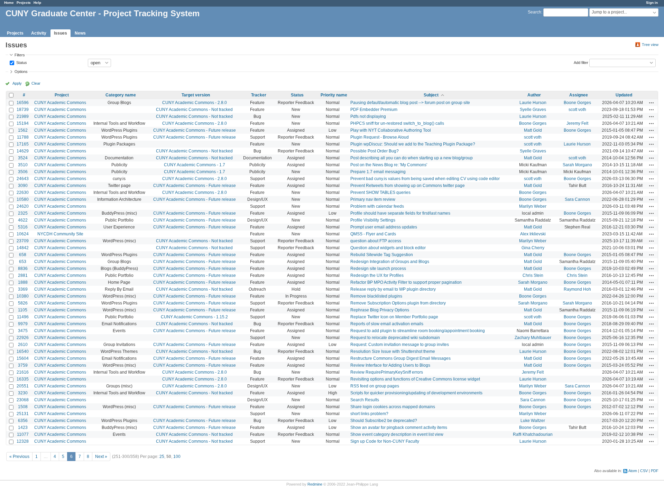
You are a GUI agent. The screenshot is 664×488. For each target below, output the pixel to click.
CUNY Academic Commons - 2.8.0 (194, 102)
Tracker (258, 95)
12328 (23, 441)
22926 (23, 337)
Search (534, 12)
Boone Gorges (577, 102)
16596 (23, 102)
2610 (23, 344)
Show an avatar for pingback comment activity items (398, 427)
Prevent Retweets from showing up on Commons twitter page (407, 185)
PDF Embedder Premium (373, 109)
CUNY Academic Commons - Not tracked (194, 109)
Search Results (364, 399)
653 (22, 261)
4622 (23, 220)
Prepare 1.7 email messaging (378, 171)
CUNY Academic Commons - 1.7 (194, 164)
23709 (23, 240)
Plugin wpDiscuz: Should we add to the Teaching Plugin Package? (412, 144)
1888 (23, 282)
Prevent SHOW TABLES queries (380, 192)
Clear (35, 83)
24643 (23, 178)
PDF (654, 471)
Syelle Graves (533, 109)
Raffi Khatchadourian (533, 434)
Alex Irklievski (533, 234)
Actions (651, 102)
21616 (23, 372)
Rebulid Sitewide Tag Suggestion (381, 254)
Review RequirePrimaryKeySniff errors (386, 372)
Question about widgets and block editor (388, 247)
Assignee (578, 95)
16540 (23, 351)
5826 (23, 303)
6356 (23, 420)
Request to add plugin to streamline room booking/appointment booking (417, 330)
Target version (196, 95)
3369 (23, 289)
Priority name (334, 95)
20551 (23, 386)
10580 (23, 199)
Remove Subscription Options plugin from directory (398, 303)
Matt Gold (533, 130)
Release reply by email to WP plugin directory (393, 289)
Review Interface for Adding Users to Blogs (390, 365)
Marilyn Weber (532, 206)
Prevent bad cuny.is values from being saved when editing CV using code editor (425, 178)
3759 (23, 365)
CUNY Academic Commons (60, 102)
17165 (23, 144)
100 (177, 456)
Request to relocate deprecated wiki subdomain (395, 337)
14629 (23, 151)
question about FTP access (375, 240)
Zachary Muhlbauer (533, 337)
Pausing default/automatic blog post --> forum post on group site (410, 102)
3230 (23, 393)
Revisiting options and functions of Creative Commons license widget (415, 379)
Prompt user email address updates (383, 227)
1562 (23, 130)
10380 (23, 296)
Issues (60, 33)
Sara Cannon (577, 199)
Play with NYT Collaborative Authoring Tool (390, 130)
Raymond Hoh (577, 289)
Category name (120, 95)
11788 (23, 137)
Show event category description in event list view (396, 434)
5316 (23, 227)
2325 (23, 213)
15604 (23, 358)
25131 (23, 413)
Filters (20, 55)
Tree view (650, 45)
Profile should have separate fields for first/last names (400, 213)
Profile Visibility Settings (372, 220)
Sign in (652, 2)
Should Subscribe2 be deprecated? (383, 420)
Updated (624, 95)
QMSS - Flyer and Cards (373, 234)
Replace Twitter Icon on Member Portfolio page (394, 317)
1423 (23, 427)
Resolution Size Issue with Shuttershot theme (392, 351)
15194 (23, 123)
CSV (644, 471)
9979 (23, 323)
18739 (23, 109)
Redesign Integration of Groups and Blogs (389, 261)
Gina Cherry (533, 247)
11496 (23, 317)
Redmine (314, 484)
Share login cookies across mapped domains (392, 406)
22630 (23, 192)
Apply (17, 83)
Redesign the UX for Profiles (377, 275)
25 (161, 456)
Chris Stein (533, 275)
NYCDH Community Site (60, 234)
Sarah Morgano (577, 164)
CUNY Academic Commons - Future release (194, 130)
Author (534, 95)
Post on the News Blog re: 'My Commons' (388, 164)
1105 (22, 310)
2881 (23, 275)
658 (22, 254)
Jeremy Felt (577, 123)
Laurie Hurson (532, 102)
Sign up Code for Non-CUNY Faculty (384, 441)
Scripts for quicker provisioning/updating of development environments (416, 393)
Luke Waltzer (532, 420)
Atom (632, 471)
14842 (23, 247)
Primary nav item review (372, 199)
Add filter (581, 62)
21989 (23, 116)
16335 (23, 379)
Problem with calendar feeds (377, 206)
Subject (431, 95)
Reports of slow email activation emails (386, 323)
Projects (24, 2)
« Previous (19, 456)
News (80, 33)
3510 (23, 164)
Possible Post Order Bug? (374, 151)
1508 (23, 406)
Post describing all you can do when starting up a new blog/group (411, 158)
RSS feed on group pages (374, 386)
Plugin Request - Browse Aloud (379, 137)
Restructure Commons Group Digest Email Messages (400, 358)
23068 (23, 399)
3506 (23, 171)
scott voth (577, 109)
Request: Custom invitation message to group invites (399, 344)
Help (37, 2)
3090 (23, 185)
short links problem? (369, 413)
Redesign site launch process (378, 268)
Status (21, 62)
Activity (38, 33)
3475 (23, 330)
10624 (23, 234)
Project (62, 95)
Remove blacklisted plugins (376, 296)
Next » (101, 456)
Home (9, 2)
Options (21, 71)
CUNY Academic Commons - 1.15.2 (194, 317)
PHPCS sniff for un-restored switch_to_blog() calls (397, 123)
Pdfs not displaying (368, 116)
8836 (23, 268)
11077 (23, 434)
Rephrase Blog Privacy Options (379, 310)
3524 (23, 158)
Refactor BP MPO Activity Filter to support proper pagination (406, 282)
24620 (23, 206)
